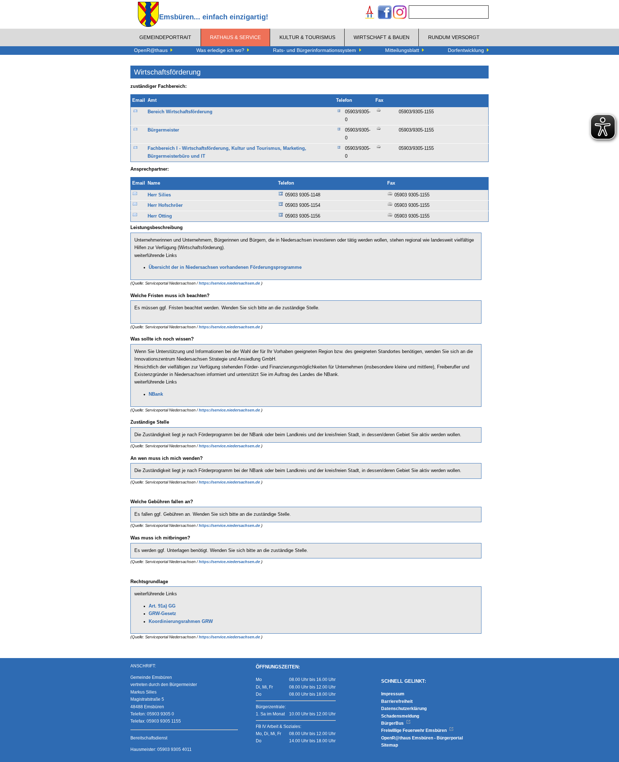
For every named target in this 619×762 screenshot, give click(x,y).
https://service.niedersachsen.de (230, 283)
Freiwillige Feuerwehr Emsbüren (414, 730)
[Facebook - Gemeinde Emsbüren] (384, 13)
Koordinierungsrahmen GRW (181, 621)
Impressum (392, 693)
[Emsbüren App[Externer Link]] (369, 13)
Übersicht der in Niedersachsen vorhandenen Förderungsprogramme (225, 267)
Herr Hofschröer (165, 205)
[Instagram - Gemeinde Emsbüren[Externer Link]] (399, 13)
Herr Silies (159, 194)
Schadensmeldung (400, 716)
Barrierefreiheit (397, 701)
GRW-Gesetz (162, 613)
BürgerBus (393, 723)
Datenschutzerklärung (404, 708)
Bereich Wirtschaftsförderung (180, 111)
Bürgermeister (163, 130)
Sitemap (389, 745)
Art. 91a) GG (162, 606)
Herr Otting (160, 216)
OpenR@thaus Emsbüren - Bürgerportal (422, 737)
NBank (156, 394)
